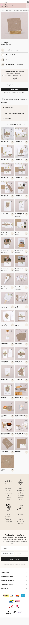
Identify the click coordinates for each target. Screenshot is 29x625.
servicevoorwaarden (9, 564)
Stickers (3, 469)
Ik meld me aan (15, 559)
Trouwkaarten (4, 141)
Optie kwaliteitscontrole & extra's (14, 113)
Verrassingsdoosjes (20, 433)
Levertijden (8, 118)
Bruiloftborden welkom (18, 324)
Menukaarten (4, 361)
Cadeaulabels (4, 451)
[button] (27, 6)
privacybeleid (23, 562)
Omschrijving (9, 107)
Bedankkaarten (19, 232)
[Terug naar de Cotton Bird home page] (5, 2)
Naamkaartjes (18, 343)
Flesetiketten (4, 343)
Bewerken (14, 89)
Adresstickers (18, 451)
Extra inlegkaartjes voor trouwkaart (19, 214)
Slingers (17, 306)
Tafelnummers (4, 379)
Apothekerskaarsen (6, 433)
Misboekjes (4, 324)
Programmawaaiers (6, 306)
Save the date (4, 213)
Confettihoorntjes (5, 286)
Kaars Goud (4, 415)
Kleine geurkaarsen (20, 415)
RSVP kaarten (4, 232)
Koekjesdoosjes (19, 397)
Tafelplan (3, 397)
